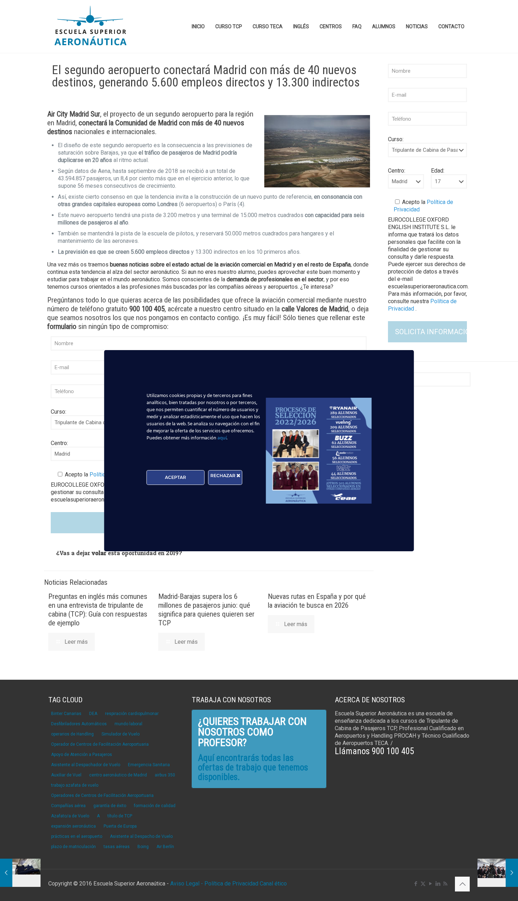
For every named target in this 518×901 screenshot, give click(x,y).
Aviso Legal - (186, 883)
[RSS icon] (445, 884)
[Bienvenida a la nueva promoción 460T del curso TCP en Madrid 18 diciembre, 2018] (20, 873)
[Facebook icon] (415, 884)
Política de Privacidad (232, 883)
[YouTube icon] (430, 884)
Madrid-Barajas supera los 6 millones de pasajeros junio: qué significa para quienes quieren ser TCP (206, 609)
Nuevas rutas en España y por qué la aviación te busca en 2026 (317, 600)
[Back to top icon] (462, 884)
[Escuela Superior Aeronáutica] (91, 26)
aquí (222, 438)
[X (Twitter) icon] (423, 884)
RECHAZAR (223, 475)
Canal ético (273, 883)
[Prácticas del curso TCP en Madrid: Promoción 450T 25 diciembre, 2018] (497, 873)
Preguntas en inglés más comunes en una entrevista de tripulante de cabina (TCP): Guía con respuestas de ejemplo (97, 609)
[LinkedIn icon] (437, 884)
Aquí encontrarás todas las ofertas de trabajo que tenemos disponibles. (253, 767)
